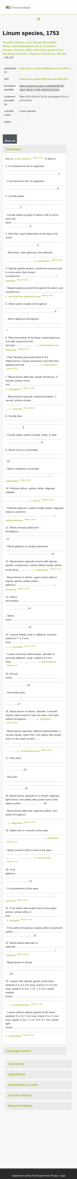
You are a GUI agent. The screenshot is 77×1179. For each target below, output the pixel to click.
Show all (10, 140)
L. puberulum (49, 364)
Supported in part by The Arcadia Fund (30, 1175)
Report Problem (20, 1106)
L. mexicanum (42, 857)
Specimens (16, 1074)
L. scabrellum (40, 569)
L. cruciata (16, 646)
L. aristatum (42, 261)
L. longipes (44, 718)
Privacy (54, 1175)
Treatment (13, 149)
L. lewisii (35, 500)
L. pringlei (13, 920)
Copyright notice (18, 1051)
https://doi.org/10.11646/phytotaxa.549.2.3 (45, 68)
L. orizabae (51, 838)
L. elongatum (14, 389)
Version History (20, 1095)
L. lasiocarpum (47, 661)
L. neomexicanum (28, 750)
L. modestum (13, 1035)
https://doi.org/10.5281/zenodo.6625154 (44, 79)
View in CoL (38, 158)
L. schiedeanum (19, 1004)
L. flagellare (15, 823)
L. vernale (16, 408)
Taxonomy (16, 1064)
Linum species (22, 158)
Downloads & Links (23, 1085)
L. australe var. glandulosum (23, 296)
